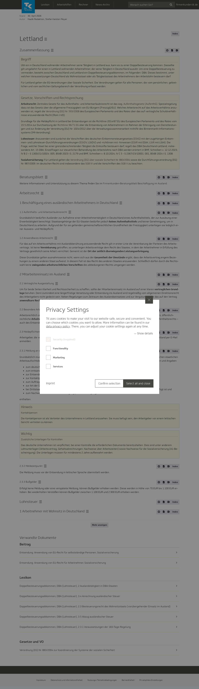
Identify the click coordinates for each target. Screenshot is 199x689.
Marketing (59, 357)
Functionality (60, 348)
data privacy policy (58, 326)
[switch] (143, 333)
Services (58, 366)
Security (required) (64, 339)
